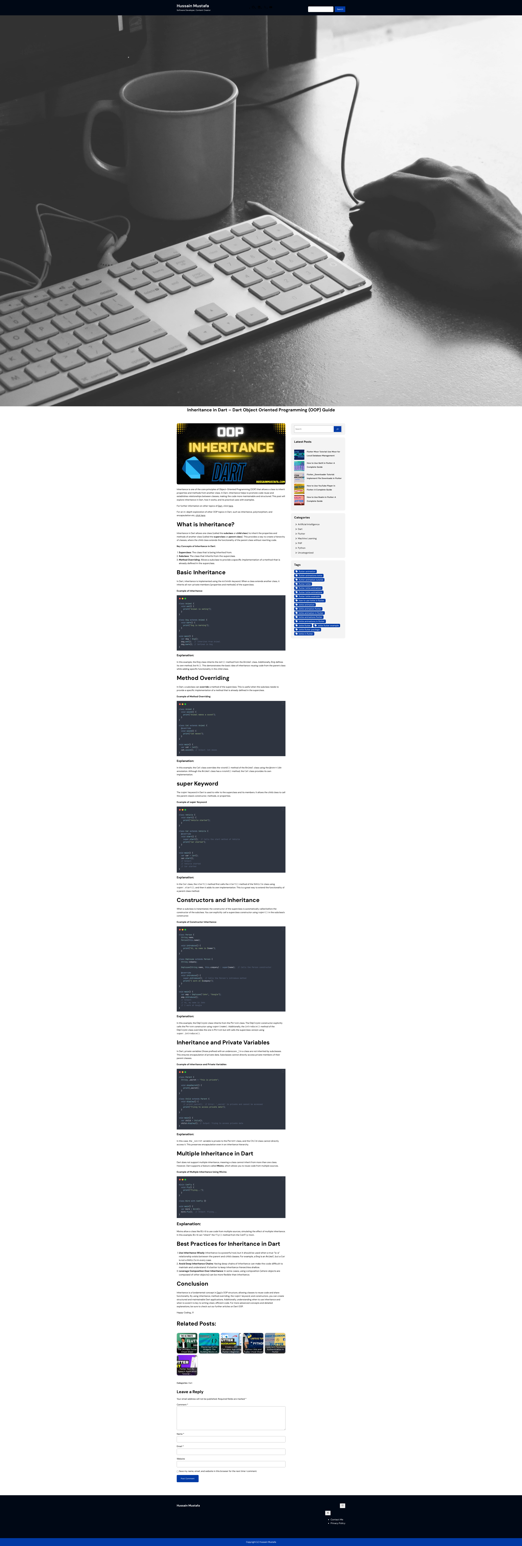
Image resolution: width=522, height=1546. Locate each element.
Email (180, 1446)
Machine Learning (307, 538)
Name (180, 1434)
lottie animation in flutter (311, 613)
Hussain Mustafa (193, 5)
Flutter (301, 533)
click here (200, 515)
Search (311, 5)
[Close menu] (328, 1513)
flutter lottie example (309, 596)
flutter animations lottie (310, 575)
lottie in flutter (306, 633)
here (231, 505)
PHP (300, 543)
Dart (220, 505)
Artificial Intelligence (309, 524)
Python (301, 547)
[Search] (337, 429)
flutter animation (307, 571)
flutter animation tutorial (311, 579)
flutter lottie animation (310, 588)
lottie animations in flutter (311, 621)
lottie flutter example (328, 625)
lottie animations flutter (310, 617)
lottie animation (306, 604)
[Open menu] (342, 1505)
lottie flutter (305, 625)
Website (181, 1458)
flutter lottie (305, 584)
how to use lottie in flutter (311, 600)
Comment (182, 1404)
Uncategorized (305, 552)
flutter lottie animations (310, 592)
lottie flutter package (309, 629)
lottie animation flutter (310, 608)
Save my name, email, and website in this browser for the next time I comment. (218, 1471)
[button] (283, 597)
